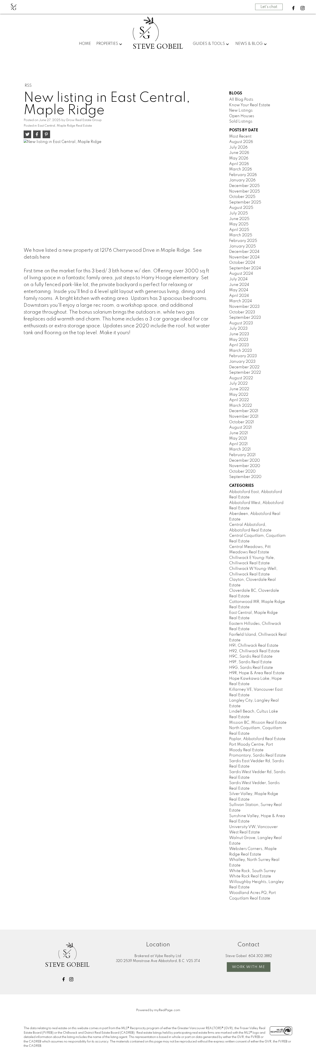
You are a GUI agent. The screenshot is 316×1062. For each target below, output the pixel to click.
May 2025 (239, 224)
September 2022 (245, 373)
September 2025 (245, 202)
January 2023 (242, 362)
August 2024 (241, 274)
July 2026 (238, 147)
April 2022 (239, 400)
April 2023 (239, 345)
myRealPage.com (167, 1010)
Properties (107, 44)
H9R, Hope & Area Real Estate (256, 673)
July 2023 (238, 329)
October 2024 (242, 263)
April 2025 (239, 230)
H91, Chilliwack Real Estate (253, 646)
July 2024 (238, 279)
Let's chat (269, 7)
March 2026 (240, 169)
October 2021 (241, 422)
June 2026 (239, 153)
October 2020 (242, 471)
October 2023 (242, 312)
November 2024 (244, 257)
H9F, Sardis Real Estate (250, 662)
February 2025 (243, 241)
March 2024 (240, 301)
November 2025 (244, 191)
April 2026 (239, 164)
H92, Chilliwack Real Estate (254, 651)
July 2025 (238, 213)
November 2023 (244, 307)
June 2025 (239, 219)
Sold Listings (240, 121)
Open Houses (241, 116)
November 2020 (244, 466)
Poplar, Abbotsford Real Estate (257, 739)
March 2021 (240, 449)
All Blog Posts (241, 100)
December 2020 (244, 461)
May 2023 (238, 340)
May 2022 (238, 395)
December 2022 (244, 367)
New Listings (241, 110)
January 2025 (242, 246)
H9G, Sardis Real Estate (251, 668)
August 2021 (240, 427)
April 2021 (238, 444)
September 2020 (245, 477)
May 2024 (238, 290)
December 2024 (244, 252)
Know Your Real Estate (249, 105)
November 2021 (243, 417)
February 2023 (243, 356)
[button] (293, 8)
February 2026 (243, 175)
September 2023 (245, 318)
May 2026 (238, 158)
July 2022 (238, 383)
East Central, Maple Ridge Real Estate (65, 125)
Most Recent (240, 136)
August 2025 (241, 208)
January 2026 (242, 180)
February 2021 (242, 455)
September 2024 (245, 268)
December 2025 (244, 186)
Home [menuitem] (85, 44)
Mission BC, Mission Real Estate (258, 723)
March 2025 (240, 235)
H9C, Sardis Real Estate (251, 656)
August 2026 (241, 142)
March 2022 (240, 406)
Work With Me (248, 967)
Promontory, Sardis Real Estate (257, 755)
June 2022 (239, 389)
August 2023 (241, 323)
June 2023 (239, 334)
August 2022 (241, 378)
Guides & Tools (209, 44)
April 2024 (239, 296)
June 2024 (239, 285)
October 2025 (242, 197)
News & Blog (249, 44)
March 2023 (240, 351)
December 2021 (243, 411)
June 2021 (238, 433)
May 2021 (238, 438)
